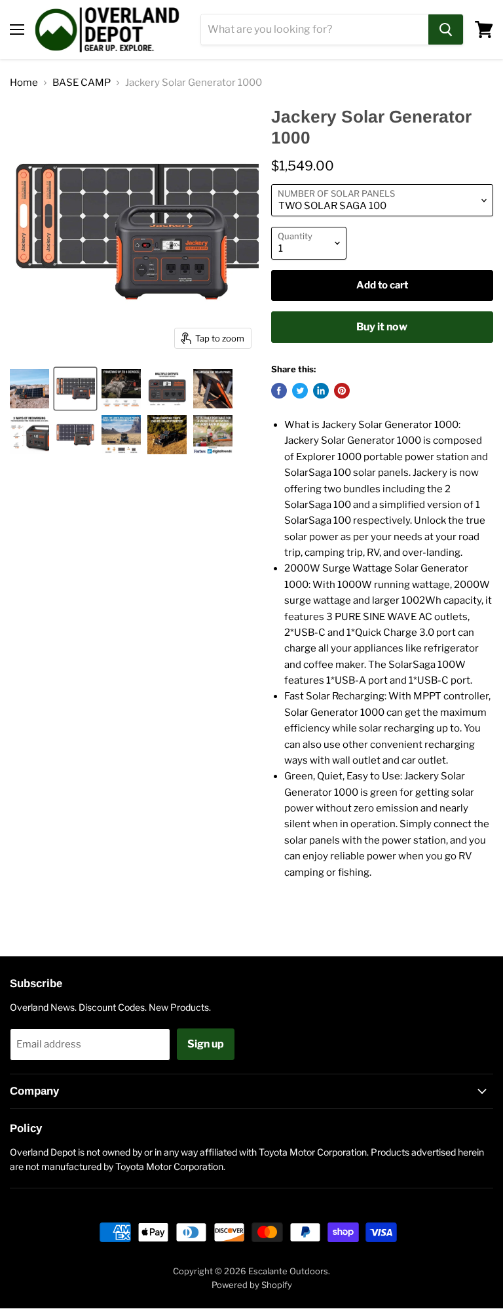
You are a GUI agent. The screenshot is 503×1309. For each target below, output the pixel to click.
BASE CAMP (81, 82)
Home (24, 82)
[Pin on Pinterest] (342, 391)
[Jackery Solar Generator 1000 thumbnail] (29, 389)
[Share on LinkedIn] (321, 391)
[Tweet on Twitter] (300, 391)
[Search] (445, 29)
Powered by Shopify (252, 1285)
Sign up (205, 1044)
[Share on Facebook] (279, 391)
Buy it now (381, 327)
